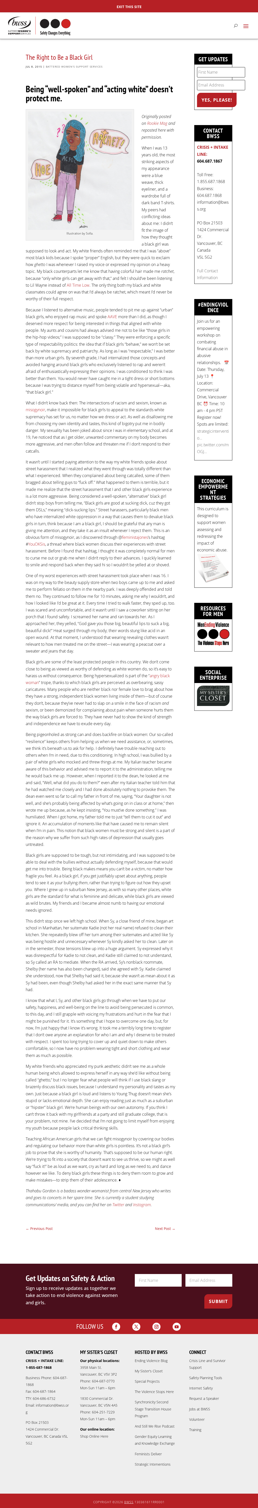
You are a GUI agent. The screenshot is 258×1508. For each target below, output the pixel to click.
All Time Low (78, 285)
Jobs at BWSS (199, 1409)
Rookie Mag (157, 123)
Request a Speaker (204, 1398)
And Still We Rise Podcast (155, 1426)
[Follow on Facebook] (116, 1327)
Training (195, 1429)
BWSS (129, 1502)
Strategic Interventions (153, 1464)
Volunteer (197, 1419)
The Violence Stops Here (154, 1391)
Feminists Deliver (148, 1454)
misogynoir (35, 409)
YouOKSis (36, 544)
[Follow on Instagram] (156, 1327)
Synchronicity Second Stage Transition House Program (153, 1409)
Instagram (142, 1204)
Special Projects (147, 1381)
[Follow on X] (136, 1327)
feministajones (135, 537)
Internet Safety (201, 1388)
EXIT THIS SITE (129, 6)
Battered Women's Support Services (74, 66)
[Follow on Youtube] (177, 1327)
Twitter (118, 1204)
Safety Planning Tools (205, 1377)
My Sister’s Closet (149, 1371)
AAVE (112, 316)
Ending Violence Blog (151, 1360)
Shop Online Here (94, 1436)
